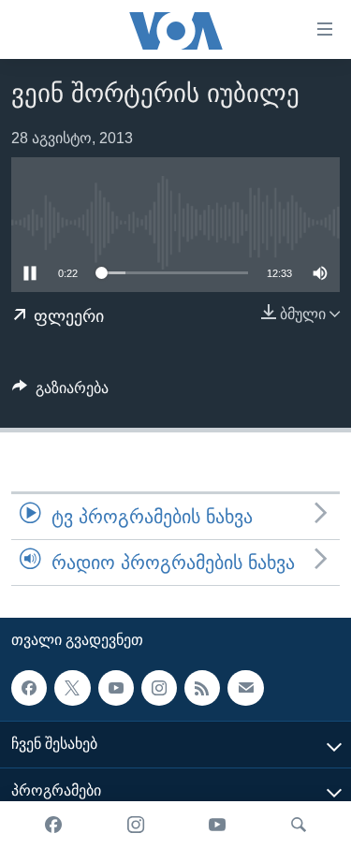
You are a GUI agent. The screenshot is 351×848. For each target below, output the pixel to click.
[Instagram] (136, 824)
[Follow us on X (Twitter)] (72, 688)
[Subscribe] (245, 688)
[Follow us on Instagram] (159, 688)
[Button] (60, 392)
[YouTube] (217, 824)
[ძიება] (299, 824)
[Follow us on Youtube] (116, 688)
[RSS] (202, 688)
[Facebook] (53, 824)
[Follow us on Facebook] (29, 688)
